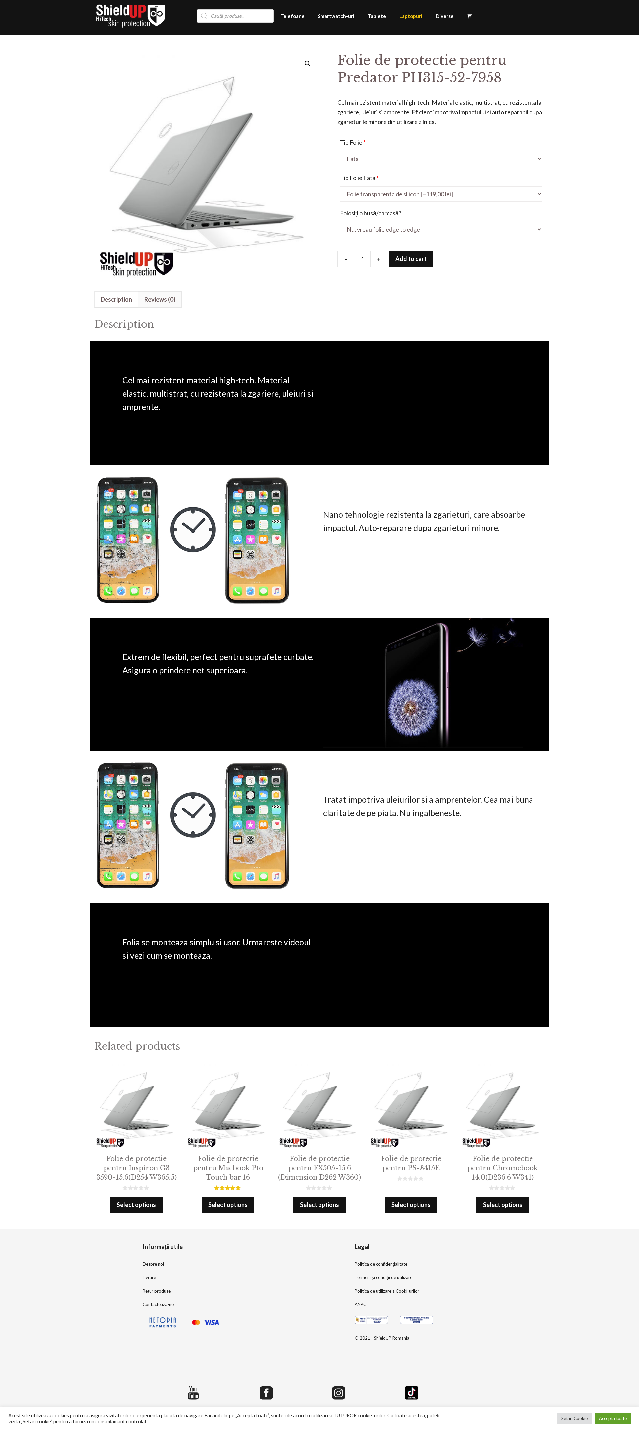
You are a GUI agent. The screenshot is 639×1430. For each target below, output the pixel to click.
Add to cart (411, 258)
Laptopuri (410, 16)
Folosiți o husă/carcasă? (370, 213)
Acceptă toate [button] (613, 1418)
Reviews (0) (159, 299)
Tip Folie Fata (359, 177)
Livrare (149, 1277)
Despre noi (153, 1264)
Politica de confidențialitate (381, 1264)
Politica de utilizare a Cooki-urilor (387, 1291)
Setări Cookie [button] (574, 1418)
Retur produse (157, 1291)
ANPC (360, 1304)
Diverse (445, 16)
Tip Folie (353, 142)
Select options (136, 1204)
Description (116, 299)
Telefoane (292, 16)
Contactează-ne (158, 1304)
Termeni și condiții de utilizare (383, 1277)
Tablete (377, 16)
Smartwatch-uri (336, 16)
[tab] (116, 299)
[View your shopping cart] (469, 16)
